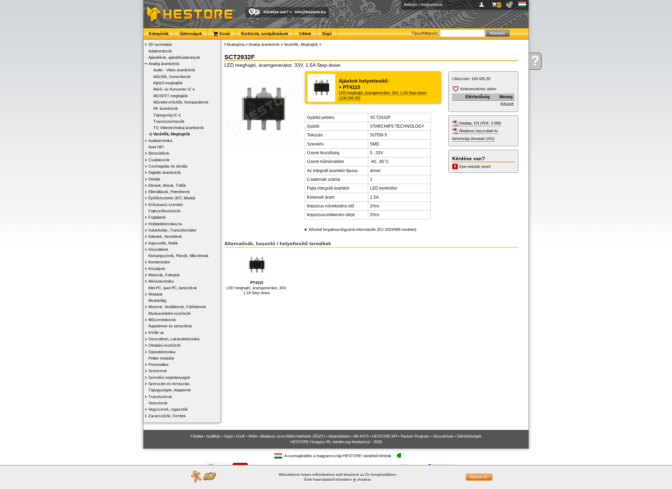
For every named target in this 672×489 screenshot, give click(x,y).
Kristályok (156, 269)
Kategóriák (159, 33)
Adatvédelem (339, 436)
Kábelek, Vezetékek (165, 236)
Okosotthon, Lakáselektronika (174, 339)
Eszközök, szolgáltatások (264, 33)
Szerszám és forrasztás (169, 384)
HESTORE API (384, 436)
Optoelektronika (161, 352)
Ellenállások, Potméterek (169, 192)
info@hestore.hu (310, 12)
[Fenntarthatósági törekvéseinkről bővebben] (398, 456)
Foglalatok (157, 217)
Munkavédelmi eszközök (169, 313)
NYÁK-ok (156, 333)
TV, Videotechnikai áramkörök (178, 128)
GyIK (240, 436)
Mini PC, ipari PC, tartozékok (172, 288)
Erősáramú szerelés (165, 205)
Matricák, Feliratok (164, 275)
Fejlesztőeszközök (164, 211)
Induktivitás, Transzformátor (172, 230)
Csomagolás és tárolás (168, 166)
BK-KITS (361, 436)
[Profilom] (483, 4)
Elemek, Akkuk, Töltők (167, 185)
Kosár (224, 33)
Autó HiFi (156, 147)
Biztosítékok (158, 153)
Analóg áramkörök (164, 64)
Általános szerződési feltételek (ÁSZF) (292, 436)
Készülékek (158, 249)
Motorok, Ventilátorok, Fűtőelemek (177, 307)
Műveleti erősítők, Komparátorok (181, 102)
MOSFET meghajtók (170, 96)
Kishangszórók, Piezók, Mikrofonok (178, 256)
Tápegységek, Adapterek (169, 390)
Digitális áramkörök (164, 172)
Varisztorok (158, 403)
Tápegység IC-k (167, 115)
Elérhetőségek (469, 436)
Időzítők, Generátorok (172, 77)
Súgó (327, 33)
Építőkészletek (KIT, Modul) (171, 198)
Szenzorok (157, 371)
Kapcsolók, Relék (163, 243)
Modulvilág (157, 300)
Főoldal (196, 436)
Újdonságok (191, 33)
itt (354, 479)
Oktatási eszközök (164, 345)
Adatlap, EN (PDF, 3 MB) (480, 123)
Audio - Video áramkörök (174, 70)
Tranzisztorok (160, 397)
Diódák (154, 179)
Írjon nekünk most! (475, 166)
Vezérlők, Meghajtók (171, 134)
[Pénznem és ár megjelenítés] (510, 4)
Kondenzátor (159, 262)
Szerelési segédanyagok (169, 377)
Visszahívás (443, 436)
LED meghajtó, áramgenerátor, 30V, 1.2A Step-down (256, 288)
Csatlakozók (159, 160)
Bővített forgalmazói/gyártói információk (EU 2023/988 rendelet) (362, 229)
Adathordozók (160, 51)
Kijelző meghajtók (168, 83)
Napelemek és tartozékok (170, 326)
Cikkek (305, 33)
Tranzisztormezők (168, 121)
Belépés (411, 4)
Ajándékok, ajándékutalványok (174, 57)
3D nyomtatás (160, 44)
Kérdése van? (276, 12)
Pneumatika (158, 364)
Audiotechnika (160, 141)
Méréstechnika (161, 281)
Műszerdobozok (162, 320)
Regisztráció (431, 4)
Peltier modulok (161, 358)
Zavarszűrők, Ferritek (167, 416)
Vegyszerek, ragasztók (168, 409)
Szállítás (213, 436)
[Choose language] (522, 4)
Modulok (155, 294)
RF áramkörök (165, 108)
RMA (252, 436)
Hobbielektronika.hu (165, 224)
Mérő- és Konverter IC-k (174, 89)
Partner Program (415, 436)
